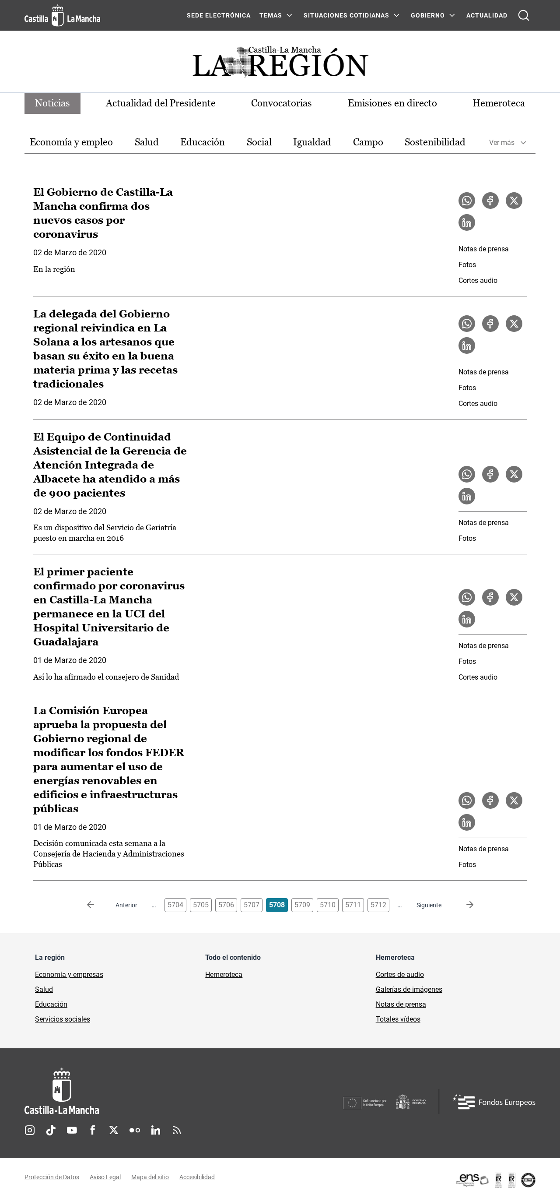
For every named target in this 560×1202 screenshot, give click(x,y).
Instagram (29, 1130)
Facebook (92, 1130)
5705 (201, 905)
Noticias (52, 103)
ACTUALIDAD (487, 15)
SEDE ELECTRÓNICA (219, 15)
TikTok (50, 1130)
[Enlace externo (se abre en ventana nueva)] (495, 1180)
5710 (328, 905)
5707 (251, 905)
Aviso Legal (105, 1177)
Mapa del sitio (150, 1177)
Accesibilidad (197, 1177)
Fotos (467, 265)
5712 (378, 905)
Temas (270, 15)
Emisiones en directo (392, 103)
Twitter (113, 1130)
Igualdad (312, 142)
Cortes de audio (400, 974)
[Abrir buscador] (524, 15)
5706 (226, 905)
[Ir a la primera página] (97, 905)
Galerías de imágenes (409, 989)
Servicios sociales (62, 1019)
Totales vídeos (398, 1019)
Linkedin (155, 1130)
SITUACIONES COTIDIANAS (346, 15)
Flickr (134, 1130)
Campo (368, 142)
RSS (176, 1130)
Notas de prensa (483, 249)
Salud (147, 142)
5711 (353, 905)
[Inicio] (143, 1091)
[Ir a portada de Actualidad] (280, 64)
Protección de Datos (51, 1177)
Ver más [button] (501, 142)
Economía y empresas (69, 974)
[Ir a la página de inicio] (62, 15)
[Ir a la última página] (463, 905)
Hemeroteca (498, 103)
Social (259, 142)
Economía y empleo (71, 142)
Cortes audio (477, 280)
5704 (175, 905)
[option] (71, 142)
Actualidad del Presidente (161, 103)
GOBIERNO (428, 15)
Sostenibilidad (435, 142)
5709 (302, 905)
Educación (202, 142)
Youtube (71, 1130)
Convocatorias (281, 103)
